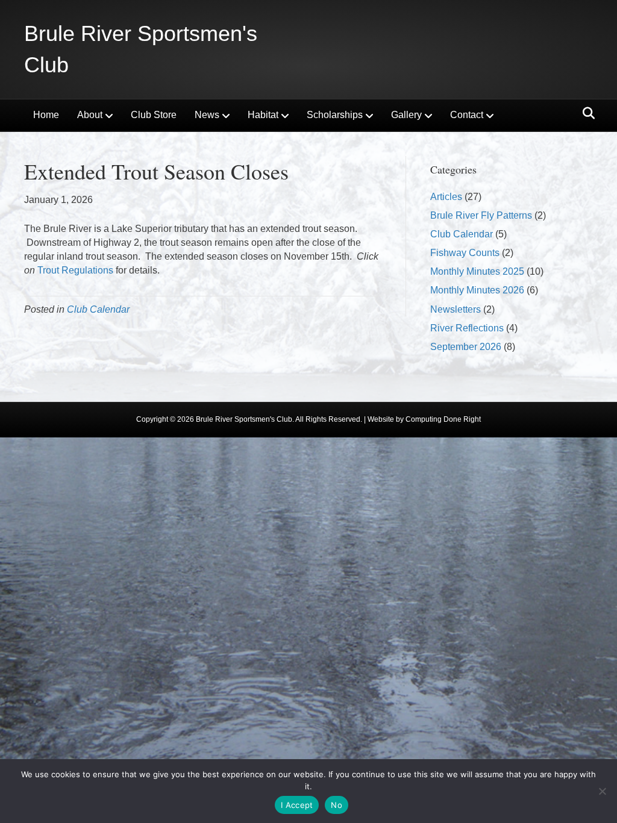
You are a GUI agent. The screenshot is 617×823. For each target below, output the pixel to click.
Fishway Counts (465, 253)
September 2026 (465, 347)
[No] (602, 791)
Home (46, 115)
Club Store (154, 115)
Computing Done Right (443, 419)
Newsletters (455, 309)
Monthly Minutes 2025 (477, 271)
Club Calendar (98, 309)
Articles (446, 197)
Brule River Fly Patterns (481, 215)
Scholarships (335, 115)
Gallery (406, 115)
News (207, 115)
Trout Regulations (75, 270)
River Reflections (467, 328)
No (336, 805)
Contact (466, 115)
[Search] (585, 113)
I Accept (297, 805)
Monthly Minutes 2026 (477, 290)
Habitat (263, 115)
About (89, 115)
